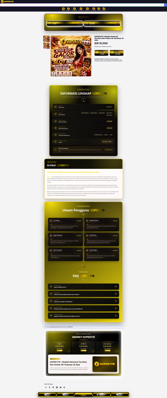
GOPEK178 (49, 176)
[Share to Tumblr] (64, 387)
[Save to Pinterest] (56, 387)
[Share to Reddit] (60, 387)
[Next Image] (90, 56)
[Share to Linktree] (53, 387)
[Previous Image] (52, 56)
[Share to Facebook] (49, 387)
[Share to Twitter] (45, 387)
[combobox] (82, 4)
